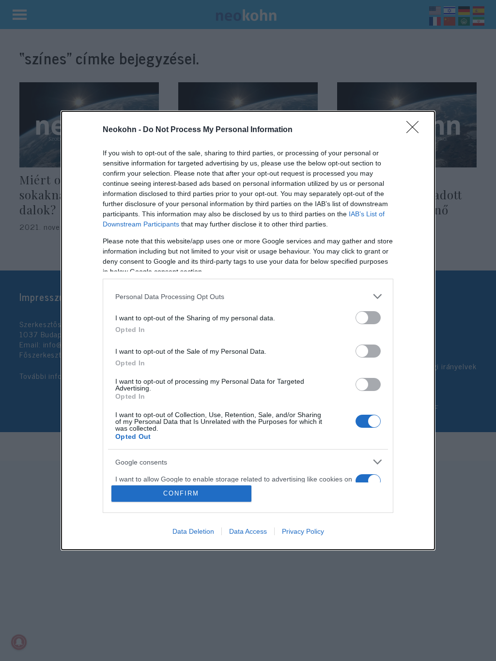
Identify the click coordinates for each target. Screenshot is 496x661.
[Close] (415, 130)
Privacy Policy (303, 531)
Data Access (248, 531)
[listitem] (248, 296)
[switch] (368, 317)
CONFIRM (181, 493)
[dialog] (248, 330)
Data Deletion (193, 531)
